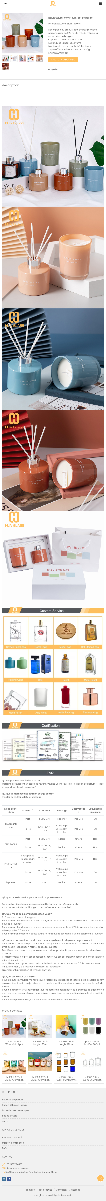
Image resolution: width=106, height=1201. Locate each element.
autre (5, 1121)
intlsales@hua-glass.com (18, 1168)
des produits (45, 1189)
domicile (30, 1189)
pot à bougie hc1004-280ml (92, 1043)
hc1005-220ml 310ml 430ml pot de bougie (14, 1078)
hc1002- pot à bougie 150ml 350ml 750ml (39, 1043)
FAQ (4, 1148)
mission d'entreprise (13, 1142)
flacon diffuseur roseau (14, 1105)
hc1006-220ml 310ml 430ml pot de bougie (40, 1078)
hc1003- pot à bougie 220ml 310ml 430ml (66, 1043)
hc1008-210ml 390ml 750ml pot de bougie (92, 1078)
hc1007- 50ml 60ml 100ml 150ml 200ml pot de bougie (65, 1078)
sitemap (75, 1189)
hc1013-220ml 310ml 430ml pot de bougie (14, 1043)
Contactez (61, 1189)
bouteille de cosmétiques (15, 1110)
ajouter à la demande (63, 60)
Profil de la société (12, 1137)
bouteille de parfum (12, 1099)
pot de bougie (9, 1115)
